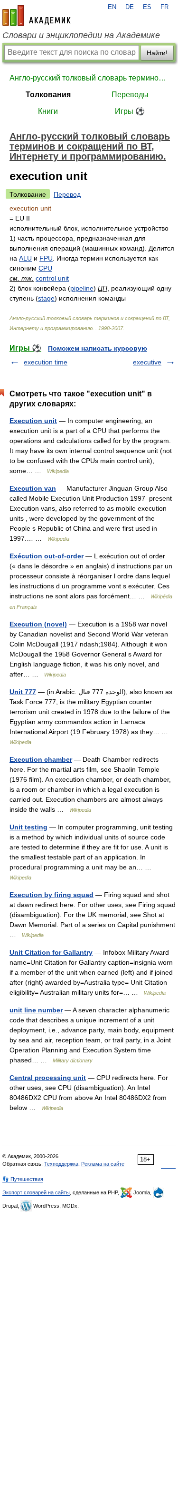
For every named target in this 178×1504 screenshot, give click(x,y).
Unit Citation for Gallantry (51, 952)
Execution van (32, 488)
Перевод (67, 194)
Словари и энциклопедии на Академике (81, 35)
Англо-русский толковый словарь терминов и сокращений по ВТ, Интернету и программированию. (89, 78)
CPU (45, 268)
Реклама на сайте (102, 1164)
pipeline (82, 288)
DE (129, 7)
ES (147, 7)
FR (164, 7)
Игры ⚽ (130, 111)
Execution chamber (40, 759)
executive (147, 362)
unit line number (36, 1010)
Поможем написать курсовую (97, 348)
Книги (48, 111)
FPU (46, 258)
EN (112, 7)
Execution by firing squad (51, 894)
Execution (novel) (38, 624)
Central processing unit (47, 1077)
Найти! (157, 53)
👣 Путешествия (22, 1179)
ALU (25, 258)
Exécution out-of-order (46, 556)
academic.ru (36, 15)
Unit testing (28, 827)
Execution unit (33, 420)
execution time (45, 362)
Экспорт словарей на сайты (36, 1192)
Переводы (130, 95)
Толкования (48, 95)
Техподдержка (61, 1164)
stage (46, 298)
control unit (52, 278)
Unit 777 (22, 692)
